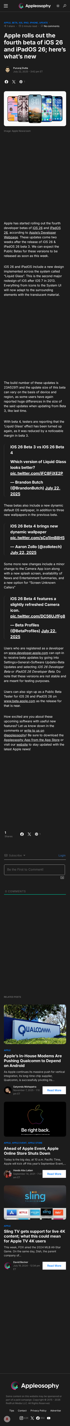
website (22, 744)
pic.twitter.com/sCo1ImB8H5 (37, 537)
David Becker (20, 1262)
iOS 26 (38, 228)
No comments (51, 26)
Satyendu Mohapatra (24, 1086)
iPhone (34, 22)
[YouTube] (48, 1418)
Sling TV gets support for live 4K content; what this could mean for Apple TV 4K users (34, 1236)
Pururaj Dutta (20, 68)
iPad (26, 22)
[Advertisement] (35, 175)
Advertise (55, 1410)
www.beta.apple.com (19, 701)
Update (43, 22)
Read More (54, 1090)
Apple (7, 22)
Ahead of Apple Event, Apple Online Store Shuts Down (31, 1151)
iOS (20, 22)
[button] (6, 5)
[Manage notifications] (7, 1419)
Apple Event (19, 1142)
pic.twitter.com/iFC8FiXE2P (36, 473)
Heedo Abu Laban (23, 1170)
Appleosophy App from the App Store (32, 740)
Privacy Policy (38, 1410)
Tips (11, 1410)
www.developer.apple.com (28, 653)
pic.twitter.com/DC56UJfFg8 (37, 616)
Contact (22, 1410)
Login (62, 855)
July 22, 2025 (23, 552)
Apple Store (35, 1142)
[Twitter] (32, 1418)
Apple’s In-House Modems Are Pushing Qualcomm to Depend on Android (33, 1061)
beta (15, 22)
